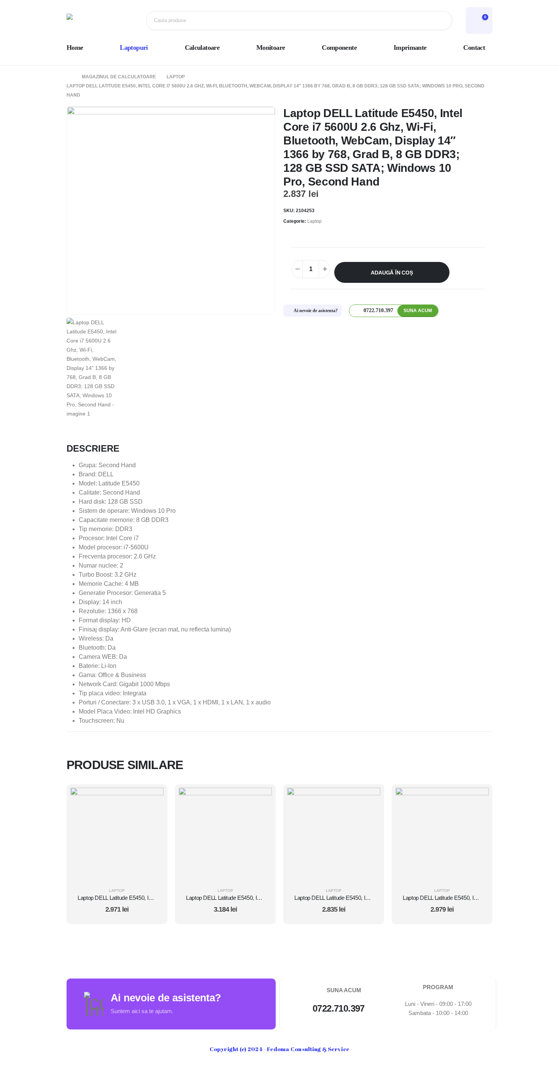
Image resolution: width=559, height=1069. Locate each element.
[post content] (117, 834)
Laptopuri (134, 47)
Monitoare (270, 47)
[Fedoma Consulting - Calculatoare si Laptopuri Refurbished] (91, 20)
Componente (339, 47)
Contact (474, 47)
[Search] (440, 20)
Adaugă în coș (392, 273)
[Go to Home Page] (69, 76)
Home (75, 47)
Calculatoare (202, 47)
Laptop (314, 221)
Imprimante (410, 47)
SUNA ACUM (417, 310)
